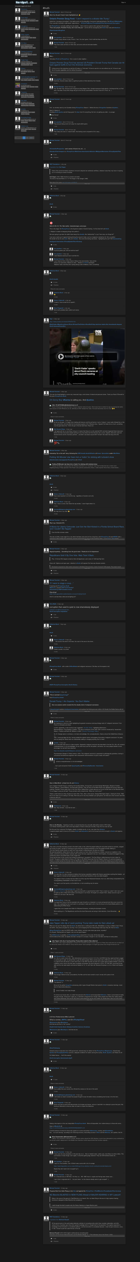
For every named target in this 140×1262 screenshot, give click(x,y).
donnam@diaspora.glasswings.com (65, 509)
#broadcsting (24, 122)
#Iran (98, 1132)
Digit (51, 319)
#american (32, 86)
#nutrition (75, 1027)
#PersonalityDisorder (89, 766)
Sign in (123, 2)
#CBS (79, 453)
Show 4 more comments (57, 417)
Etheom (23, 68)
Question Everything (26, 51)
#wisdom (23, 73)
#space (26, 129)
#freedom (23, 63)
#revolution (24, 14)
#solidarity (32, 20)
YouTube (76, 357)
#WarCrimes (78, 151)
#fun (107, 324)
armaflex (23, 109)
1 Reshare (55, 157)
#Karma (66, 400)
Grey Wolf (24, 100)
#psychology (64, 695)
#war (78, 112)
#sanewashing (117, 239)
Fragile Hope (24, 60)
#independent (32, 29)
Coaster (56, 743)
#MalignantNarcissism (102, 151)
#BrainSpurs (64, 1022)
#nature (30, 48)
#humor (23, 114)
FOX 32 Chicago (69, 357)
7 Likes (55, 635)
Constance (24, 83)
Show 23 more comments (58, 289)
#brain (64, 1027)
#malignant (53, 241)
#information (24, 12)
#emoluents (85, 151)
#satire (104, 324)
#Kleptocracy (108, 1051)
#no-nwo (26, 95)
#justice (115, 107)
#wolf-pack (32, 105)
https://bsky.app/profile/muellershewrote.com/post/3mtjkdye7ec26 (68, 594)
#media (82, 234)
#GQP (60, 589)
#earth (29, 129)
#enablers (65, 589)
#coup (70, 589)
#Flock (70, 324)
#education (84, 831)
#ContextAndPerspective (57, 149)
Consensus (24, 9)
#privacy (27, 114)
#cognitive (103, 107)
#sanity (60, 1027)
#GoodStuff (88, 324)
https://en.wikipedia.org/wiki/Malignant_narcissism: (68, 751)
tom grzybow (58, 37)
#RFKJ (64, 1020)
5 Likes (55, 154)
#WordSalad (73, 666)
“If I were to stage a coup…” (62, 583)
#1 (84, 262)
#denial (88, 995)
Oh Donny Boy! (56, 399)
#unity (22, 120)
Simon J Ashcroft (59, 300)
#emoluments (108, 23)
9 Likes (55, 487)
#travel (34, 37)
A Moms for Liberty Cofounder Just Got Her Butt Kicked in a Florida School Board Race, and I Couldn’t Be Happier (87, 527)
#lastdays (23, 88)
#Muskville (57, 1126)
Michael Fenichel (55, 12)
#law (74, 1191)
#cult (65, 239)
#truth (28, 14)
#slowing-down (25, 105)
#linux (22, 46)
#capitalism (64, 611)
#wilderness (31, 103)
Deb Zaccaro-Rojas (59, 429)
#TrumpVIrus (89, 1191)
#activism (23, 22)
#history (74, 685)
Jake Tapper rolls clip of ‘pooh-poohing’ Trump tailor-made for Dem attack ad (82, 923)
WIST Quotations (55, 164)
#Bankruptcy (118, 21)
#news (26, 29)
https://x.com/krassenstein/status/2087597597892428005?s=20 (67, 1128)
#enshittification (90, 453)
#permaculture (24, 39)
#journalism (105, 453)
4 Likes (56, 498)
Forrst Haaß (24, 17)
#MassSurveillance (62, 324)
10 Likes (55, 865)
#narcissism (60, 241)
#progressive (24, 54)
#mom (26, 56)
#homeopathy (30, 97)
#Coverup (79, 241)
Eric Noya (23, 43)
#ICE (63, 587)
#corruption (116, 23)
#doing (23, 31)
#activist (30, 54)
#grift (70, 1058)
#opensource (24, 112)
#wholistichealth (25, 64)
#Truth (57, 59)
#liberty (23, 29)
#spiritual (28, 63)
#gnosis (25, 71)
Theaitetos (24, 92)
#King (111, 21)
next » (31, 138)
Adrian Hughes (25, 34)
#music (29, 12)
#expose (119, 324)
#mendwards (112, 324)
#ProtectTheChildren (79, 324)
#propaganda (63, 460)
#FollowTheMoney (86, 23)
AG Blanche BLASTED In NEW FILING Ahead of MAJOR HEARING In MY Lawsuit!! (85, 1194)
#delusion (92, 151)
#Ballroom (53, 587)
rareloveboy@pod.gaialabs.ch (29, 77)
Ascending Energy (26, 117)
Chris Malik (53, 604)
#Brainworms (53, 1022)
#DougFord (61, 30)
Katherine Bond (54, 195)
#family (37, 80)
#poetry (29, 71)
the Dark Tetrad (88, 728)
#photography (24, 48)
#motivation (34, 63)
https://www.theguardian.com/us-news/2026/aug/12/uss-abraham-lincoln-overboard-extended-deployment (82, 1166)
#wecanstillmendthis (59, 326)
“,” (80, 18)
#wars (117, 927)
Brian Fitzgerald (59, 308)
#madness (87, 1027)
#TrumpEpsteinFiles (98, 23)
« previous (18, 138)
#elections (117, 27)
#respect (61, 151)
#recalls (55, 279)
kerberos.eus (24, 126)
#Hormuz (107, 1132)
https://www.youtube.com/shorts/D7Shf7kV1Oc (63, 322)
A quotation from (58, 167)
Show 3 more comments (57, 717)
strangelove (24, 26)
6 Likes (55, 207)
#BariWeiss (116, 453)
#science (34, 54)
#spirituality (24, 97)
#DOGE (115, 537)
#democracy (93, 1130)
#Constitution (109, 1130)
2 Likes (55, 33)
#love (22, 80)
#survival (34, 129)
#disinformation (54, 460)
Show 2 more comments (57, 1148)
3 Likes (55, 75)
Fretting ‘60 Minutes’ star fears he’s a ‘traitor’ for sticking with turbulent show (82, 457)
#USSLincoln (56, 935)
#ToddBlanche (98, 1191)
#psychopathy (76, 766)
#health (27, 37)
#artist (36, 86)
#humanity (23, 131)
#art (22, 71)
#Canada (52, 151)
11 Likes (55, 1079)
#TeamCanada (54, 30)
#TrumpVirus (55, 26)
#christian (23, 86)
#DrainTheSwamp (55, 1048)
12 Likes (55, 282)
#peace (33, 12)
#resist (113, 831)
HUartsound (57, 806)
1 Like (55, 47)
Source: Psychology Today (90, 731)
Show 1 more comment (57, 952)
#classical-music (28, 46)
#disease (69, 1027)
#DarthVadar (53, 324)
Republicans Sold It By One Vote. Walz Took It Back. (72, 555)
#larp (93, 324)
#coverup (118, 1191)
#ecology (23, 20)
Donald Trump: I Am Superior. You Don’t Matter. (70, 701)
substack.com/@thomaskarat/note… (60, 610)
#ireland (23, 37)
